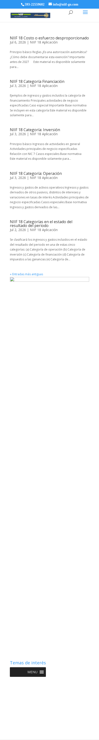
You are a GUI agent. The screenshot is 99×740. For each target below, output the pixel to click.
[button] (32, 672)
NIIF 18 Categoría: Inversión (35, 129)
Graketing (49, 734)
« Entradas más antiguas (26, 274)
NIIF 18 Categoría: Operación (36, 173)
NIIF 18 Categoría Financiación (37, 81)
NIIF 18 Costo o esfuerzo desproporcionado (49, 38)
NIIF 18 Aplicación (44, 42)
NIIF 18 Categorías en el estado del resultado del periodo (41, 223)
